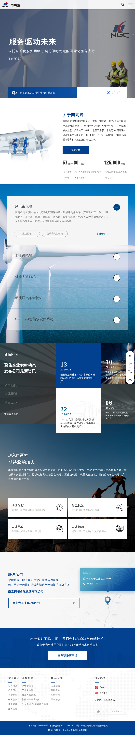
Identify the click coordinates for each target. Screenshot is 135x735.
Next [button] (71, 94)
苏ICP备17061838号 (38, 725)
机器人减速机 (29, 695)
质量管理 (12, 704)
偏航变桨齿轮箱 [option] (55, 233)
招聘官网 (55, 695)
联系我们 (52, 730)
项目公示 (10, 402)
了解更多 (14, 58)
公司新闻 (10, 385)
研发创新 (12, 699)
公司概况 (12, 685)
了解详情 (101, 233)
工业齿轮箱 (27, 690)
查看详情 (75, 150)
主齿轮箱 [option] (27, 233)
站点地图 (72, 730)
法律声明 (82, 730)
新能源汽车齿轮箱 (31, 699)
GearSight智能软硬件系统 (35, 704)
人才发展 (55, 685)
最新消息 (55, 699)
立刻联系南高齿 (67, 655)
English (103, 687)
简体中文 (104, 693)
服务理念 (12, 708)
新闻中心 (62, 730)
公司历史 (12, 690)
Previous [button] (71, 91)
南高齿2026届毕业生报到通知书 (37, 93)
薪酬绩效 (55, 690)
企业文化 (12, 695)
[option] (67, 49)
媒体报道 (10, 393)
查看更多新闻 (11, 414)
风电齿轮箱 (27, 685)
